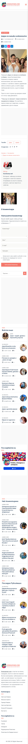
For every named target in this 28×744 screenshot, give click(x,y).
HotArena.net (9, 39)
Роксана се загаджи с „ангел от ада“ (9, 359)
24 (14, 560)
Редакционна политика (8, 729)
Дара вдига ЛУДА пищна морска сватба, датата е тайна (10, 371)
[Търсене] (24, 273)
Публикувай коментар (11, 264)
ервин (17, 142)
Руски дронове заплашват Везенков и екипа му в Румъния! (9, 631)
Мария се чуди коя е (8, 420)
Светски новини (6, 697)
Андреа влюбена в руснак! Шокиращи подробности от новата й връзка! (8, 555)
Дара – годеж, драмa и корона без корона (17, 336)
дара (10, 142)
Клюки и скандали (6, 708)
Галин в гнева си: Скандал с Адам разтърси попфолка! (9, 644)
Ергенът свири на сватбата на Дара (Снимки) (8, 385)
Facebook (4, 721)
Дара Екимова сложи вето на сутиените (9, 347)
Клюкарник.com (6, 671)
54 (15, 514)
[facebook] (2, 46)
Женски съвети (5, 699)
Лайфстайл (5, 356)
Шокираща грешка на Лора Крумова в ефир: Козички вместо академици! (9, 509)
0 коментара (7, 41)
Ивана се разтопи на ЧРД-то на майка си (9, 618)
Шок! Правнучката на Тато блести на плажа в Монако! (10, 541)
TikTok (3, 724)
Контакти (4, 711)
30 (14, 545)
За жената (5, 33)
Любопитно (5, 627)
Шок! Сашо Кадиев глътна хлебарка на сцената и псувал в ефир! (8, 604)
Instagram (4, 726)
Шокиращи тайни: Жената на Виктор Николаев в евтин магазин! (8, 570)
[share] (8, 46)
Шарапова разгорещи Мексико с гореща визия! (9, 590)
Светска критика (6, 705)
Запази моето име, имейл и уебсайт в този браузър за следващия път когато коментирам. (14, 257)
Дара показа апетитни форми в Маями (10, 398)
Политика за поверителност (9, 732)
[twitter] (5, 46)
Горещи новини (5, 702)
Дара (11, 333)
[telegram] (11, 46)
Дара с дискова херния (9, 409)
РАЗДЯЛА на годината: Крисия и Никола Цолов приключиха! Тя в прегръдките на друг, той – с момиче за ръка (9, 525)
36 (14, 531)
